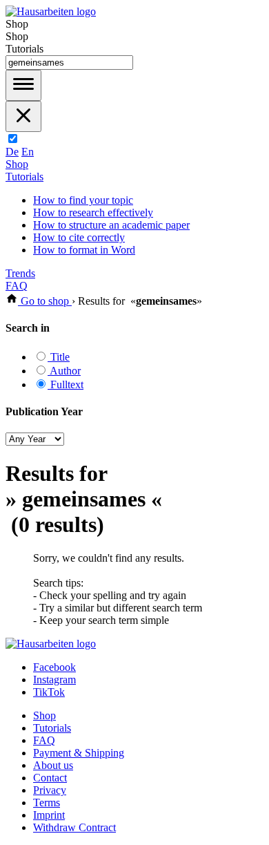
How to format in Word (84, 250)
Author (64, 371)
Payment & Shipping (78, 753)
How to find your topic (83, 200)
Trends (20, 273)
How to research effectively (93, 212)
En (27, 152)
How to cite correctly (79, 237)
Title (59, 357)
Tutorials (24, 176)
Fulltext (65, 384)
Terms (46, 802)
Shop (17, 164)
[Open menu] (23, 85)
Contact (50, 778)
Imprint (49, 815)
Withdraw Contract (74, 827)
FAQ (17, 286)
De (12, 152)
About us (53, 765)
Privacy (49, 790)
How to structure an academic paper (111, 225)
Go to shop (45, 301)
